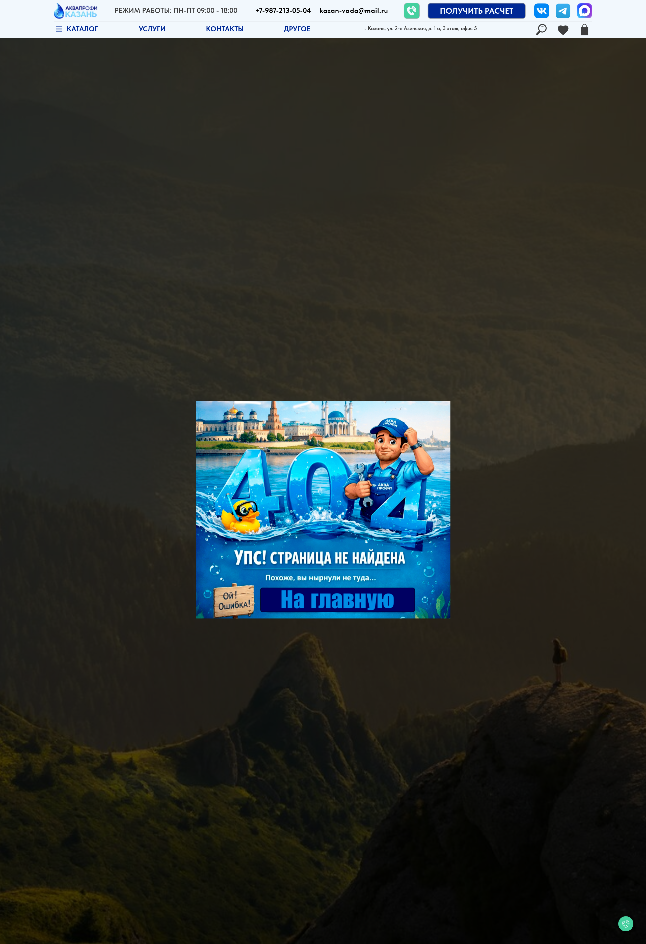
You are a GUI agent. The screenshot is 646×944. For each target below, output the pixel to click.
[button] (297, 29)
